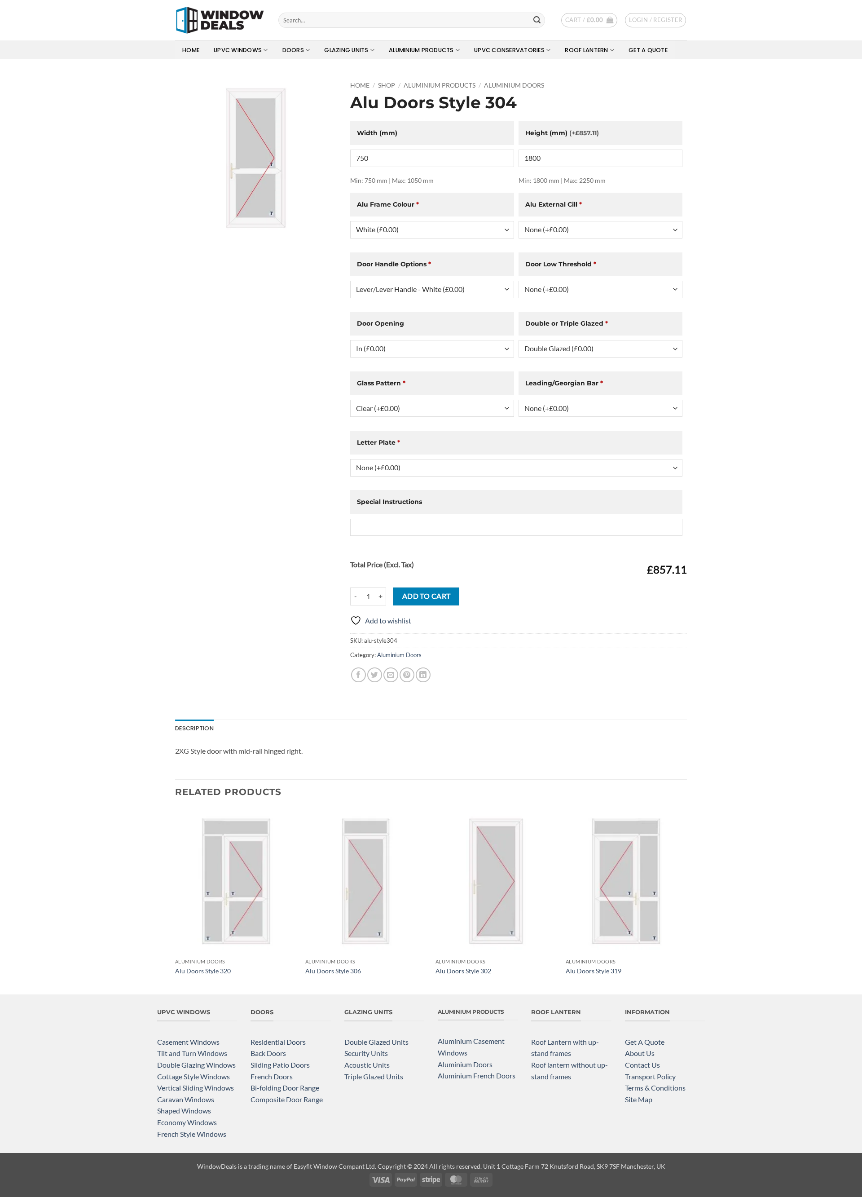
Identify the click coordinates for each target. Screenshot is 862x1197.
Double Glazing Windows (196, 1064)
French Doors (272, 1076)
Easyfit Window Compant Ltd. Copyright (350, 1166)
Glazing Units (346, 50)
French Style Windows (191, 1134)
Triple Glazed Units (373, 1076)
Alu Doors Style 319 (593, 971)
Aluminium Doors (514, 85)
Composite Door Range (287, 1099)
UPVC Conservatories (509, 50)
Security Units (366, 1053)
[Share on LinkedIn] (423, 674)
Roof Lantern (586, 50)
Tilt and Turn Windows (192, 1053)
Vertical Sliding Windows (195, 1087)
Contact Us (642, 1064)
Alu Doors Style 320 (203, 971)
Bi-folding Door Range (285, 1087)
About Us (640, 1053)
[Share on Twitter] (374, 674)
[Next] (686, 901)
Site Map (638, 1099)
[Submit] (537, 20)
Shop (386, 85)
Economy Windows (187, 1122)
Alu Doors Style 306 (333, 971)
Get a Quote (648, 50)
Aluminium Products (421, 50)
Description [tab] (194, 728)
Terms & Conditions (655, 1087)
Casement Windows (188, 1042)
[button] (589, 20)
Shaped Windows (184, 1110)
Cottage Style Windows (193, 1076)
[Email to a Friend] (390, 674)
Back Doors (268, 1053)
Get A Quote (644, 1042)
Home (190, 50)
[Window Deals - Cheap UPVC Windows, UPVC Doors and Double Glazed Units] (220, 20)
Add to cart (426, 596)
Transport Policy (650, 1076)
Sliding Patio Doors (280, 1064)
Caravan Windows (185, 1099)
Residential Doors (278, 1042)
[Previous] (175, 901)
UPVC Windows (238, 50)
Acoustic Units (367, 1064)
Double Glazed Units (376, 1042)
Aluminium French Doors (476, 1075)
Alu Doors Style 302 (463, 971)
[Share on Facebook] (358, 674)
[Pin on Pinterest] (407, 674)
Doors (293, 50)
